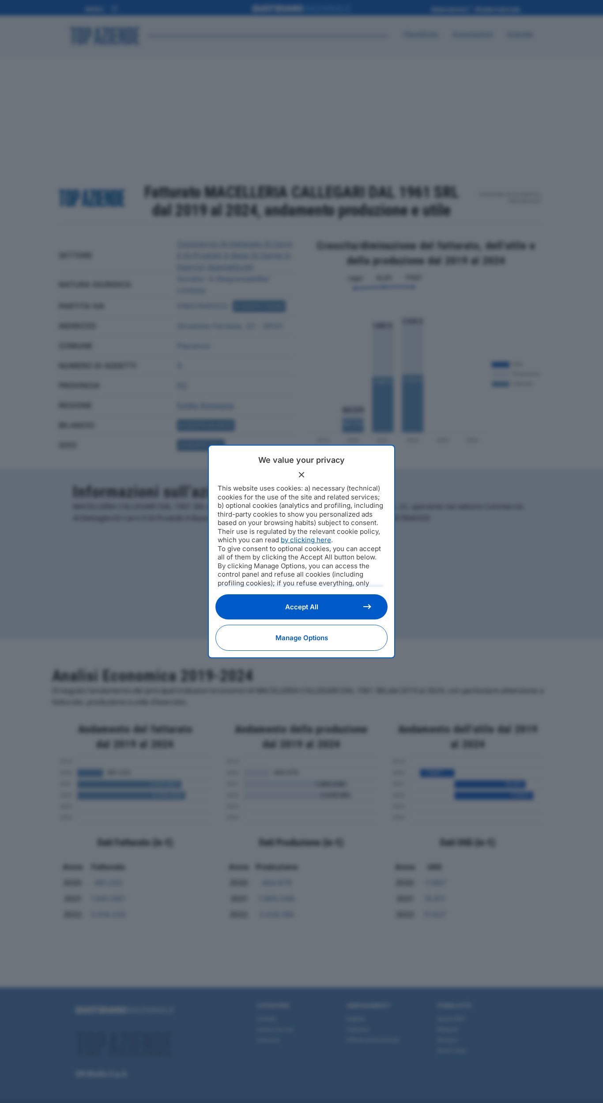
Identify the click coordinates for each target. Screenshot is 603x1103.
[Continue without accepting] (301, 474)
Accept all (301, 607)
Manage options (301, 638)
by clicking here (306, 540)
